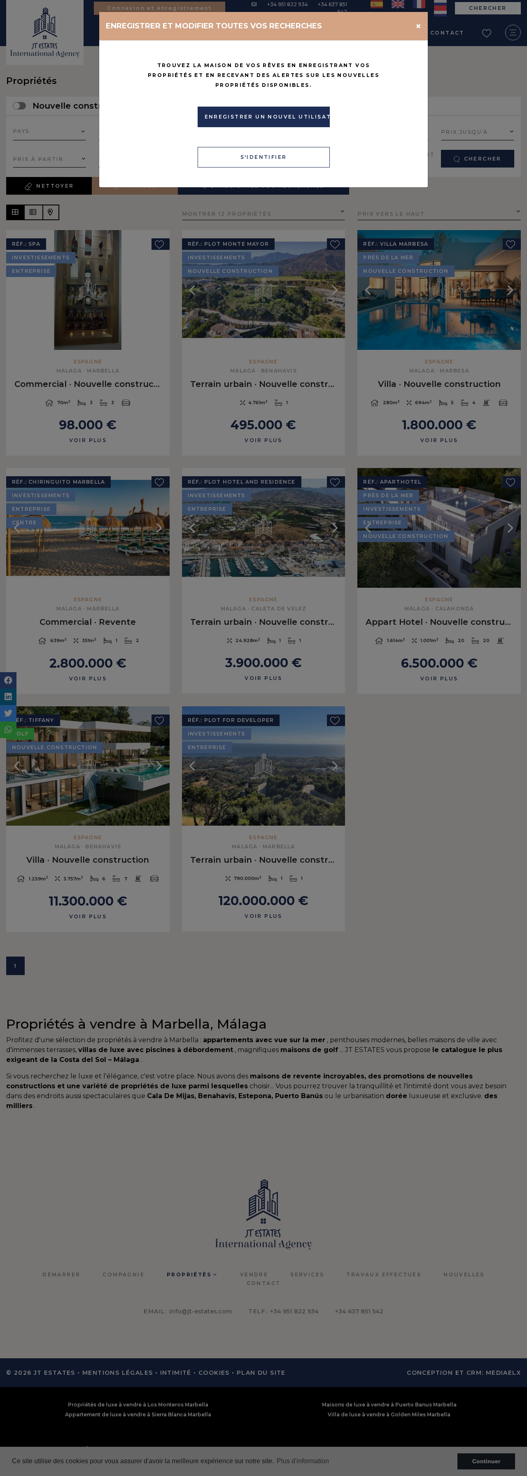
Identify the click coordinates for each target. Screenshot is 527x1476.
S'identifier (263, 157)
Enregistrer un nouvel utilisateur (267, 117)
